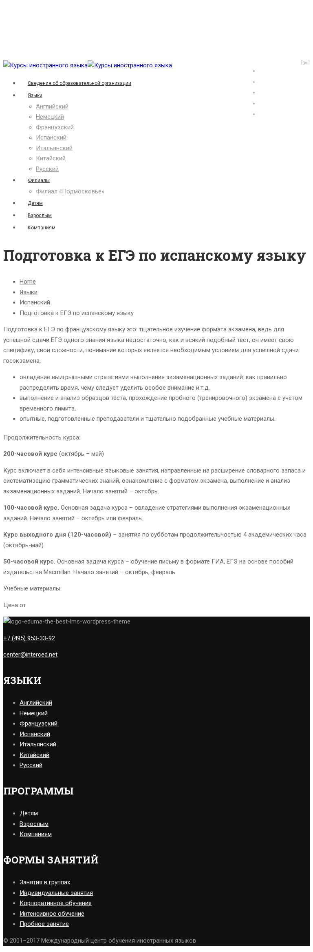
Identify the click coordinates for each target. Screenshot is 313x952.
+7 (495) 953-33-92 (29, 638)
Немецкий (50, 116)
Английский (52, 106)
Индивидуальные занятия (56, 893)
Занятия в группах (45, 882)
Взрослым (40, 215)
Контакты (272, 113)
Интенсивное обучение (52, 913)
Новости (270, 103)
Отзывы (269, 70)
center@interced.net (30, 654)
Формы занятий (280, 92)
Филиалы (39, 180)
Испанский (51, 137)
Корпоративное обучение (56, 903)
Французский (55, 127)
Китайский (51, 158)
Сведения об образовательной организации (79, 83)
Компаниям (41, 228)
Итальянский (54, 148)
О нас (266, 81)
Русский (47, 169)
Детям (35, 203)
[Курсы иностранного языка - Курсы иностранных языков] (45, 65)
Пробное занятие (44, 924)
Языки (35, 95)
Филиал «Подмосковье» (70, 191)
